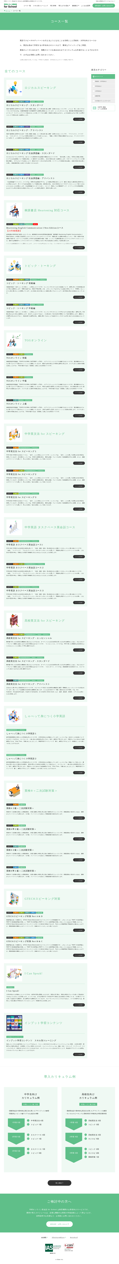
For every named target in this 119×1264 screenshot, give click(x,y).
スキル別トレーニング (40, 5)
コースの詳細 (79, 119)
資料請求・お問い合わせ (103, 5)
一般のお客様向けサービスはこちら (104, 1)
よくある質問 (85, 5)
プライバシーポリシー (58, 1237)
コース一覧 (27, 5)
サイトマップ (74, 1237)
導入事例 (53, 5)
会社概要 (43, 1237)
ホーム (7, 11)
